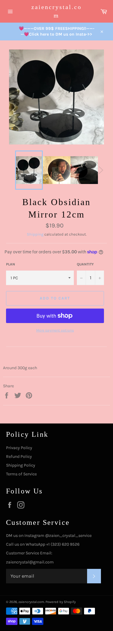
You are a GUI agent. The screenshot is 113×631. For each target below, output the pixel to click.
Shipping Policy (20, 465)
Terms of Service (21, 474)
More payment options (55, 330)
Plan (10, 264)
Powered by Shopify (61, 602)
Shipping (35, 234)
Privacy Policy (19, 447)
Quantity (85, 264)
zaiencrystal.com (56, 11)
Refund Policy (19, 456)
